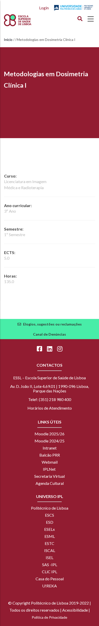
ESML (49, 536)
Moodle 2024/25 (49, 440)
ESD (49, 522)
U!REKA (49, 585)
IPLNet (49, 469)
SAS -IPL (49, 564)
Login (44, 7)
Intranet (50, 447)
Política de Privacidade (49, 617)
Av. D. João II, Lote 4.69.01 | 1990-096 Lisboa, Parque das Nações (49, 388)
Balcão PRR (49, 455)
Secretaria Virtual (49, 476)
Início (8, 39)
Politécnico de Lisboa (49, 508)
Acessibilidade (75, 610)
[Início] (27, 20)
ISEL (49, 557)
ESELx (49, 529)
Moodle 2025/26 (49, 433)
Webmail (50, 462)
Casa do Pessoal (50, 578)
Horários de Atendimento (49, 408)
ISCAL (49, 550)
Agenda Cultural (50, 483)
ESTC (49, 543)
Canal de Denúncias (49, 334)
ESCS (49, 515)
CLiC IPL (49, 571)
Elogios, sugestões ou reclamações (52, 324)
